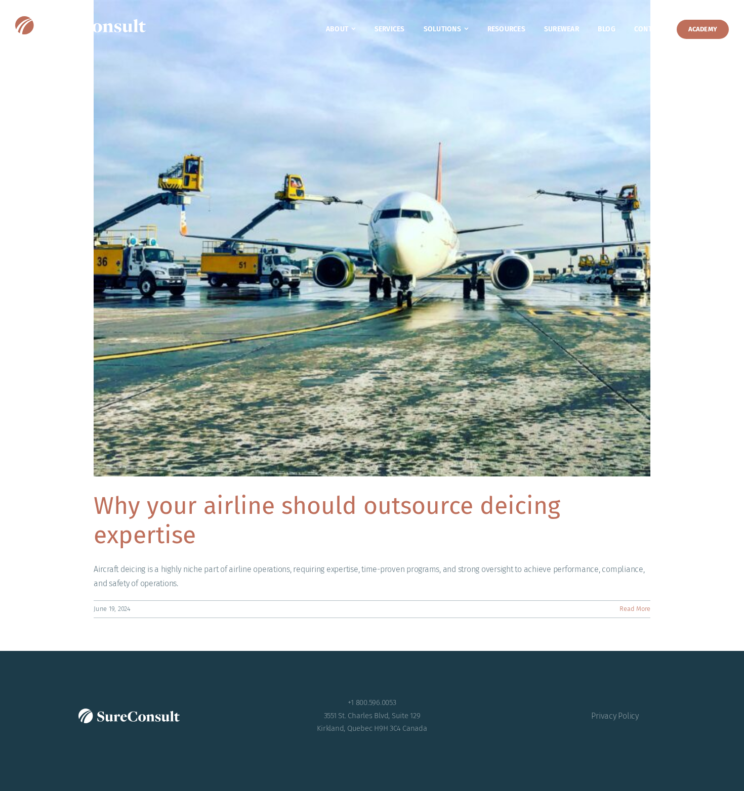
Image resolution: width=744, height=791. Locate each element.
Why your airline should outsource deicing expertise (327, 520)
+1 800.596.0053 (372, 702)
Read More (634, 608)
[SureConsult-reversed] (80, 20)
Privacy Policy (615, 716)
